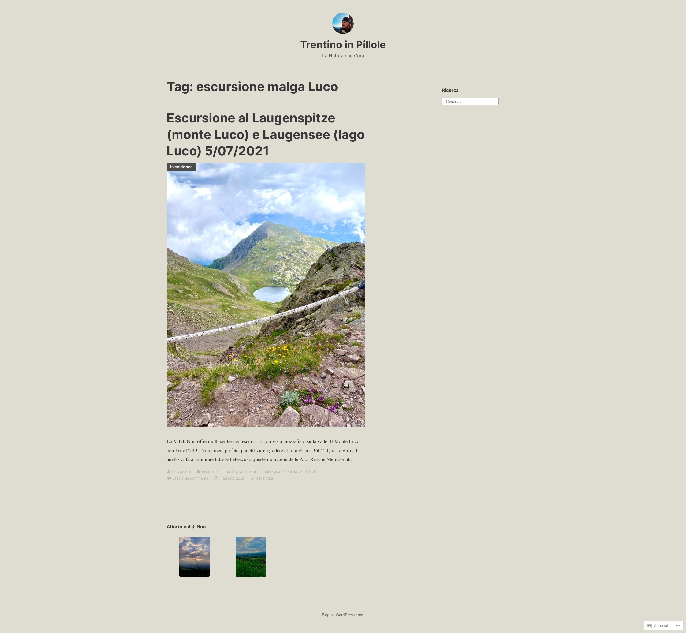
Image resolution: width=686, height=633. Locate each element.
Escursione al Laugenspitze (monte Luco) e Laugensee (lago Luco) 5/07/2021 (266, 134)
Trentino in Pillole (343, 44)
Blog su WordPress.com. (343, 614)
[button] (194, 557)
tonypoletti (181, 471)
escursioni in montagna (222, 471)
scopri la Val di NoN (299, 471)
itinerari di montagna (262, 471)
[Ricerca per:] (470, 100)
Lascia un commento (190, 478)
